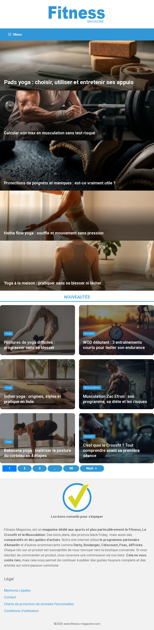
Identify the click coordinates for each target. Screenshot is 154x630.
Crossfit (89, 333)
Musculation (92, 387)
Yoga (8, 333)
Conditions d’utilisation (21, 611)
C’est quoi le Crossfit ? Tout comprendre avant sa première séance (111, 450)
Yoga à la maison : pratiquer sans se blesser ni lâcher (52, 283)
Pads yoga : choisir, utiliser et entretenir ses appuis (69, 82)
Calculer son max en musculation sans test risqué (49, 133)
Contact (10, 597)
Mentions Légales (17, 590)
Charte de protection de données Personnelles (39, 604)
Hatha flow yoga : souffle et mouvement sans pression (53, 233)
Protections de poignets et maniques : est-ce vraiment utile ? (59, 183)
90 (71, 468)
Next (89, 468)
